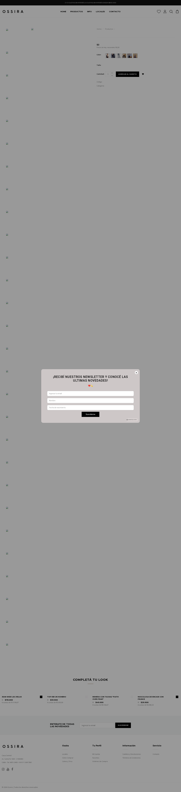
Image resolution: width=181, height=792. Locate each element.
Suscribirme (90, 414)
